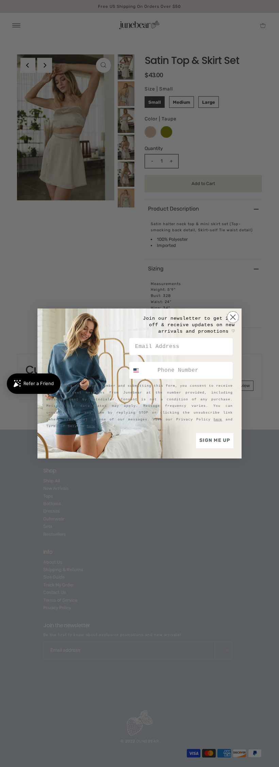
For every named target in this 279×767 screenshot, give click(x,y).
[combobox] (142, 370)
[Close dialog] (233, 317)
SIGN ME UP (214, 440)
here (218, 419)
